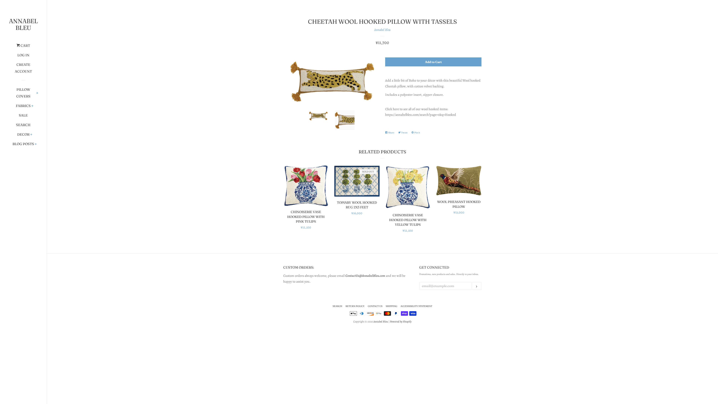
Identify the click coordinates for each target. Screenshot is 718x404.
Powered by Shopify (401, 321)
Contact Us (375, 306)
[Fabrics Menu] (32, 106)
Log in (23, 55)
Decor (23, 134)
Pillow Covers (23, 92)
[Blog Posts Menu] (36, 144)
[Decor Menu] (31, 134)
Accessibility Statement (416, 306)
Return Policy (355, 306)
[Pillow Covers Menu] (37, 93)
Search (23, 125)
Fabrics (23, 106)
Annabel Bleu (23, 24)
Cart (25, 45)
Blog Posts (23, 144)
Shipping (391, 306)
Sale (23, 115)
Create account (23, 68)
